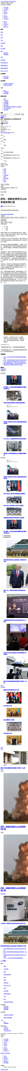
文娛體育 (3, 43)
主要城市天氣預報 (8, 83)
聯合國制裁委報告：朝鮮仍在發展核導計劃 (15, 363)
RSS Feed (6, 26)
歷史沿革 (6, 105)
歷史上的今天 (4, 71)
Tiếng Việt (6, 1050)
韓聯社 (2, 117)
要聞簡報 (6, 1009)
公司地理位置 (7, 108)
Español (5, 1048)
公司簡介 (6, 100)
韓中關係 (3, 48)
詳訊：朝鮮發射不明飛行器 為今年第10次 (14, 361)
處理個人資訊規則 (5, 1053)
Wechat (5, 22)
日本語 (5, 1045)
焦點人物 (6, 76)
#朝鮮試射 (3, 116)
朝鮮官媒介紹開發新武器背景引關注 (13, 364)
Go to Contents (4, 1)
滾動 (2, 32)
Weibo (5, 21)
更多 (2, 685)
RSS (5, 90)
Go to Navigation (12, 1)
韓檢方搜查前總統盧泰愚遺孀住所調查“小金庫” (13, 768)
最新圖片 (6, 53)
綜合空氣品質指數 (5, 132)
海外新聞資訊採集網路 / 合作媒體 (12, 106)
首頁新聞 (3, 893)
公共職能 (6, 102)
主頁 (2, 960)
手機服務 (6, 92)
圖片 (2, 51)
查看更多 (5, 123)
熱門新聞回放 (4, 62)
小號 (6, 226)
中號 (6, 228)
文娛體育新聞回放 (8, 1002)
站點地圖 (6, 93)
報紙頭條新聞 (4, 68)
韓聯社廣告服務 (8, 85)
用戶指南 (6, 110)
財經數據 (6, 78)
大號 (6, 230)
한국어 (5, 1042)
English (5, 1043)
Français (6, 1049)
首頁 (5, 99)
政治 (2, 35)
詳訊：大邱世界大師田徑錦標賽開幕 (13, 958)
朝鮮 (2, 46)
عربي (5, 1046)
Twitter (5, 25)
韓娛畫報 (6, 54)
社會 (2, 40)
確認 (2, 194)
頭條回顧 (3, 60)
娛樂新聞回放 (4, 65)
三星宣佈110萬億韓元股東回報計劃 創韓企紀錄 (13, 923)
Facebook (6, 24)
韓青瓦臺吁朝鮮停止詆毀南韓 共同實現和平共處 (13, 946)
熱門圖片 (3, 687)
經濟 (2, 37)
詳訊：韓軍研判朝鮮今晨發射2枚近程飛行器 (15, 360)
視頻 (2, 57)
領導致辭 (6, 103)
